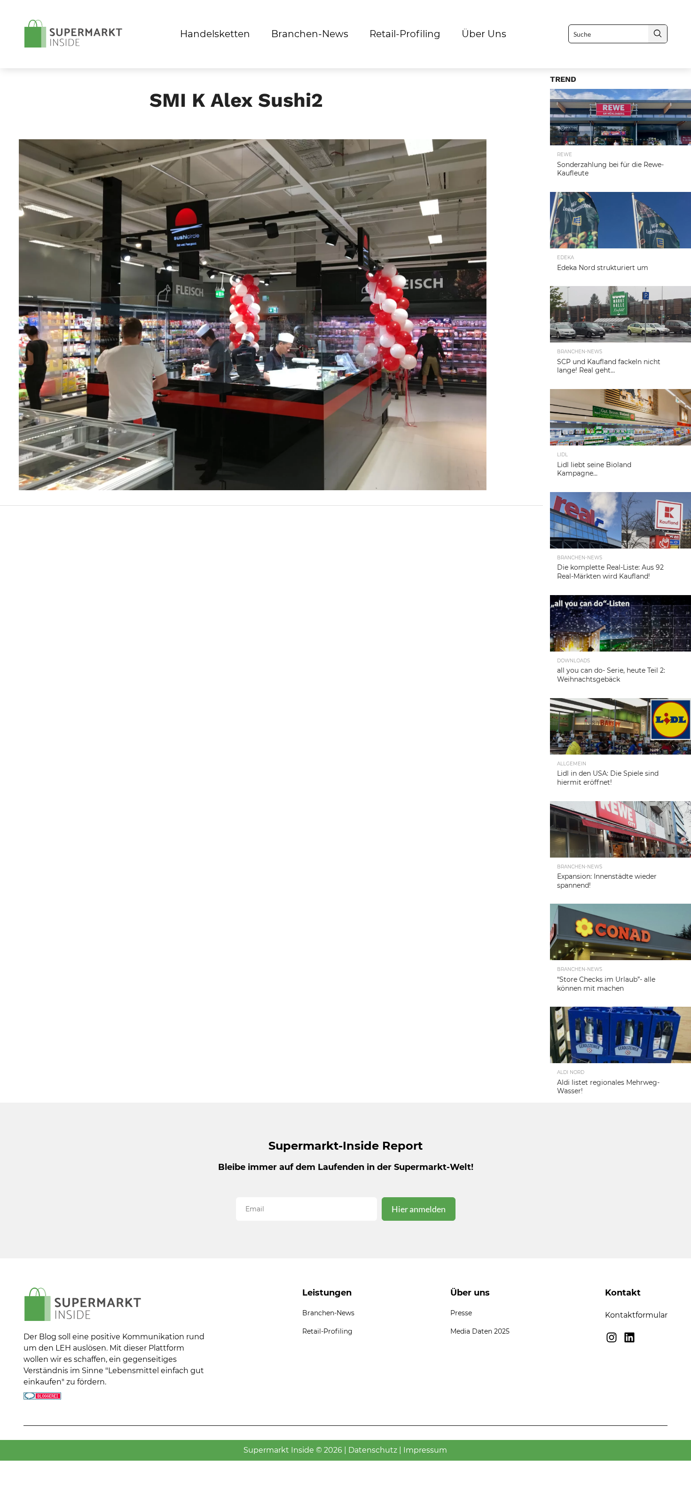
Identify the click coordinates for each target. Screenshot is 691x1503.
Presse (461, 1313)
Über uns (484, 34)
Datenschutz (372, 1450)
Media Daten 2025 (480, 1331)
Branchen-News (309, 34)
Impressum (425, 1450)
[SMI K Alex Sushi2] (253, 487)
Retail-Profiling (404, 34)
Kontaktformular (636, 1315)
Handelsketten (215, 34)
